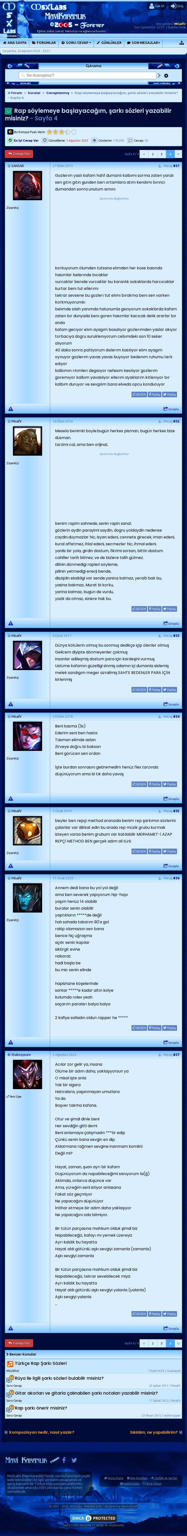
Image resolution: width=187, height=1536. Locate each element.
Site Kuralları (139, 1478)
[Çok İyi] (74, 132)
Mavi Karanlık (33, 1476)
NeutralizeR (129, 1506)
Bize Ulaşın (154, 1483)
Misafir (180, 23)
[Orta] (61, 132)
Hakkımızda (131, 1483)
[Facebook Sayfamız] (64, 1461)
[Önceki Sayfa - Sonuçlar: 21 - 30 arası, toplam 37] (144, 154)
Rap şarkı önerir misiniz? (41, 1408)
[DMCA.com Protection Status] (93, 1522)
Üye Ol (159, 6)
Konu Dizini (115, 1478)
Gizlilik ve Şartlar (166, 1478)
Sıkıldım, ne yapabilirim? (154, 1432)
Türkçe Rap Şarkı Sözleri (41, 1363)
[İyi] (68, 132)
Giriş (179, 6)
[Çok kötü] (49, 132)
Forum (16, 93)
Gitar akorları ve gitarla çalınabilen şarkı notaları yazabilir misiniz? (86, 1393)
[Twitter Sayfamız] (74, 1461)
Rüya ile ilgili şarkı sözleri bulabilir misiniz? (59, 1378)
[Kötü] (55, 132)
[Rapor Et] (10, 408)
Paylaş (155, 394)
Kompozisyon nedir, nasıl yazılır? (41, 1432)
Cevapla (173, 409)
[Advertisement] (114, 231)
